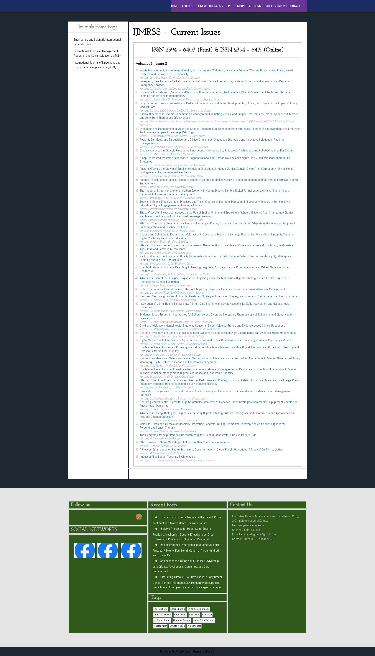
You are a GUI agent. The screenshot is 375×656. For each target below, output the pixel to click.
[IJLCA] (131, 551)
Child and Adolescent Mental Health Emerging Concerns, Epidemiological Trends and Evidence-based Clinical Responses (212, 325)
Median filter (160, 626)
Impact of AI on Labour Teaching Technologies (167, 457)
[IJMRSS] (107, 551)
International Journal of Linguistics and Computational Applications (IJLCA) (97, 65)
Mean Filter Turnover (203, 620)
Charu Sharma (177, 609)
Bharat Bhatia (161, 609)
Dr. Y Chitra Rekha (162, 614)
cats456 (208, 651)
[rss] (139, 517)
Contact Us (296, 6)
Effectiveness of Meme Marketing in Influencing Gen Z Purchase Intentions (184, 442)
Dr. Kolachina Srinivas (198, 609)
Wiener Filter (194, 626)
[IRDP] (81, 5)
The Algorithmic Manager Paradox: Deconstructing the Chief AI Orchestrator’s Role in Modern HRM (198, 435)
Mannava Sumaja (182, 620)
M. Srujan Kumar (162, 620)
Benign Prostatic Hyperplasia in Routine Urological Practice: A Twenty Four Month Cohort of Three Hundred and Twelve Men (186, 550)
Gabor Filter (180, 614)
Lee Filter (207, 614)
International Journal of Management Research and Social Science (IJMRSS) (97, 53)
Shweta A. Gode (177, 626)
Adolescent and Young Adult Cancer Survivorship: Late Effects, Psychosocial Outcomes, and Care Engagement (186, 566)
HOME (174, 6)
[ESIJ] (84, 551)
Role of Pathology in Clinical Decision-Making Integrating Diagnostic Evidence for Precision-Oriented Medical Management (212, 289)
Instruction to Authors (244, 6)
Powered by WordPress (175, 651)
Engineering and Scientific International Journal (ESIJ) (97, 42)
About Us (188, 6)
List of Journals (209, 6)
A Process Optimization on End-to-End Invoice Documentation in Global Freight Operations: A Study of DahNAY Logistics (211, 449)
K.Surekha (194, 614)
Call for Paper (275, 6)
